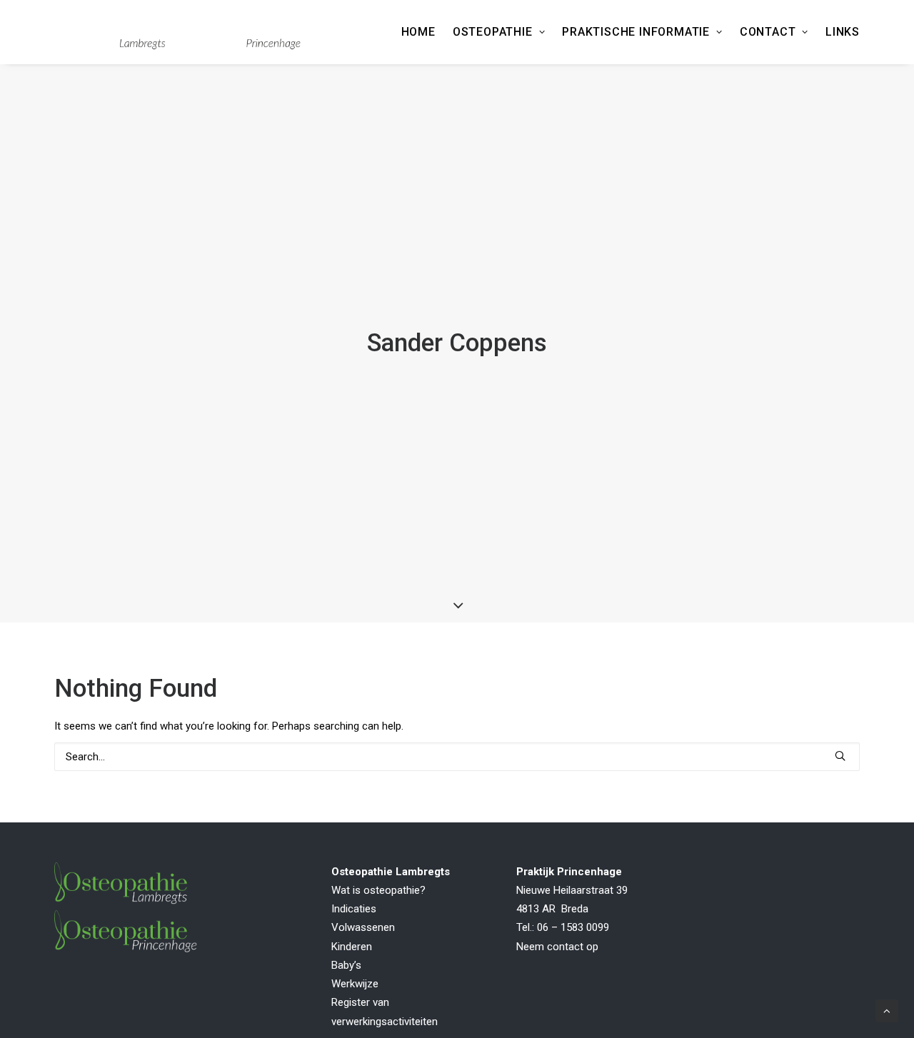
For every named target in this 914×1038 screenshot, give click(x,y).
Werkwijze (354, 983)
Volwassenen (363, 927)
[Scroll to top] (886, 1010)
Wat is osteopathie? (378, 890)
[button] (840, 756)
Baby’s (346, 965)
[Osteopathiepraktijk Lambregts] (177, 32)
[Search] (457, 756)
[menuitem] (422, 32)
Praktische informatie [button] (636, 32)
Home (418, 32)
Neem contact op (557, 946)
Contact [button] (768, 32)
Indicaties (353, 908)
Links (842, 32)
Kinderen (351, 946)
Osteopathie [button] (493, 32)
